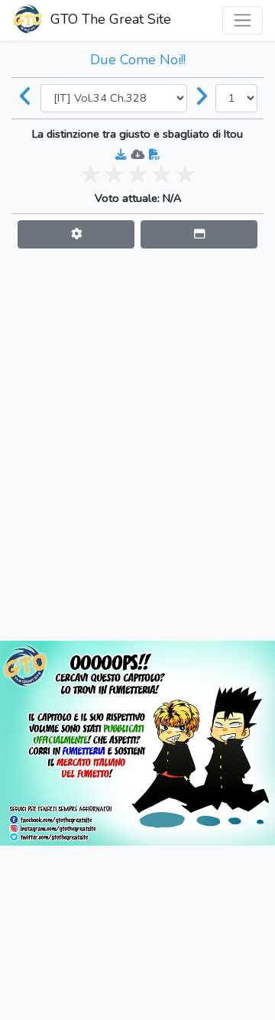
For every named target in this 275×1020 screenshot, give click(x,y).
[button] (76, 234)
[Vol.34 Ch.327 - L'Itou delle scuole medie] (25, 98)
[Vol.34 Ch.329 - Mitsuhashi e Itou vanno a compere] (201, 98)
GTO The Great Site (109, 19)
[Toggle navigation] (242, 20)
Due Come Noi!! (138, 59)
